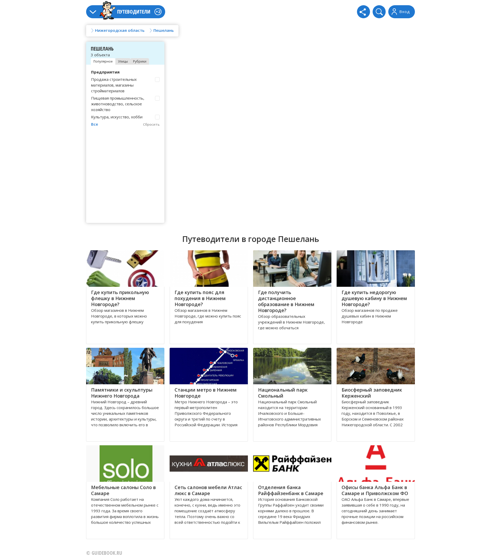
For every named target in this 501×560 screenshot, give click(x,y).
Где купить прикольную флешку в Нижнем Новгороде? (120, 298)
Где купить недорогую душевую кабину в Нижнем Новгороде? (374, 298)
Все (94, 124)
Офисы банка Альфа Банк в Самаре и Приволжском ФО (375, 490)
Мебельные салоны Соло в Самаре (123, 490)
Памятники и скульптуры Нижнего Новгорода (121, 393)
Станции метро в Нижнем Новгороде (206, 393)
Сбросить (151, 124)
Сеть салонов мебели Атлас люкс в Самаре (208, 490)
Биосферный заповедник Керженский (372, 393)
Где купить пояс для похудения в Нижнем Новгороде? (200, 298)
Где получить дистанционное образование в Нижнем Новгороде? (286, 301)
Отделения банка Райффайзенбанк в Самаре (290, 490)
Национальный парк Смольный (283, 393)
